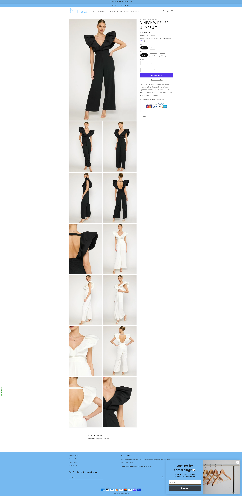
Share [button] (144, 116)
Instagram (152, 99)
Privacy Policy (73, 462)
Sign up (184, 488)
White (152, 48)
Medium (153, 55)
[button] (102, 11)
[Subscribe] (101, 477)
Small (144, 55)
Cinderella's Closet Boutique (122, 493)
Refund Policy (73, 459)
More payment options (156, 80)
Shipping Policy (73, 465)
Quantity (142, 59)
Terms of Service (74, 455)
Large (162, 55)
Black (144, 48)
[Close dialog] (237, 462)
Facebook (161, 99)
